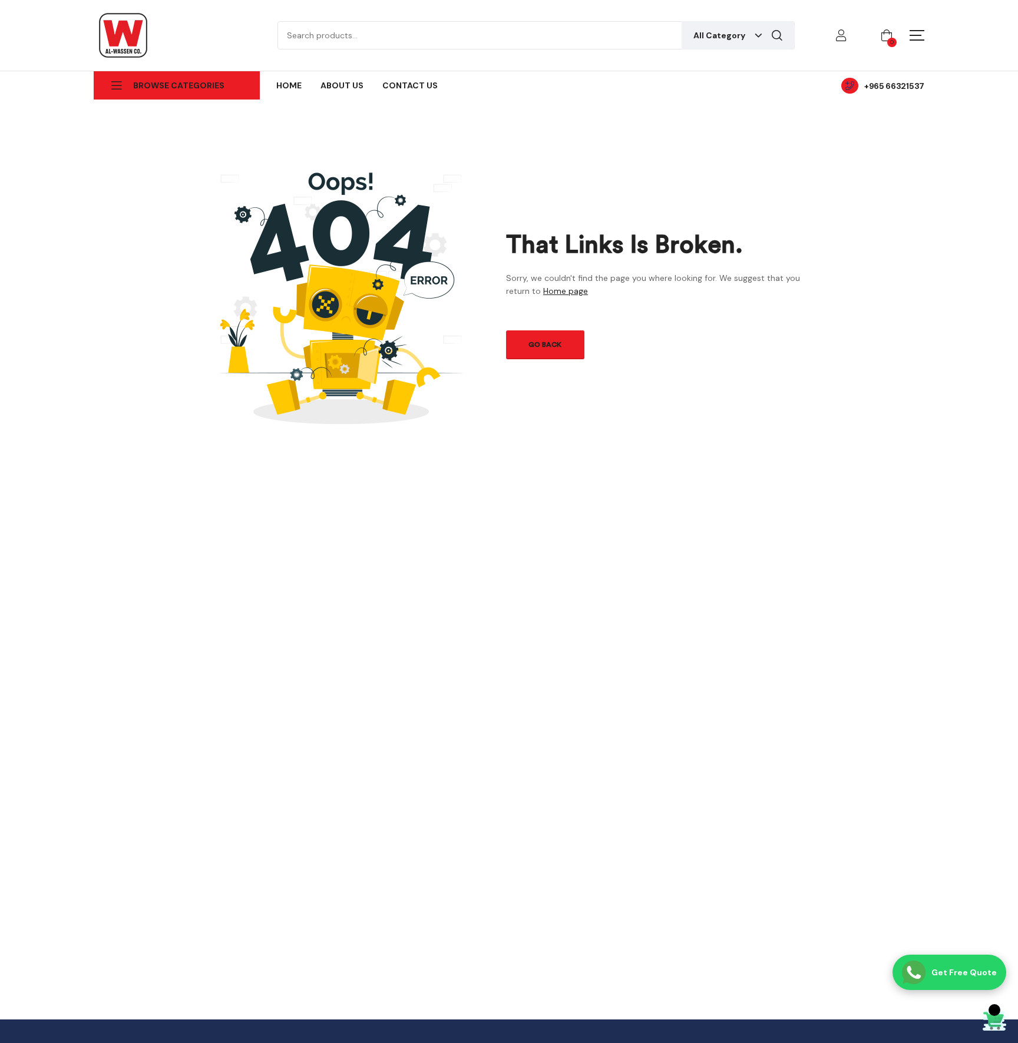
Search (777, 35)
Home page (565, 291)
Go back (544, 344)
